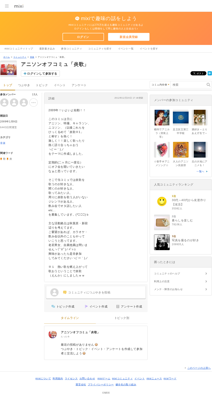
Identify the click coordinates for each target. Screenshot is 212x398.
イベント (60, 85)
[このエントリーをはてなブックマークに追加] (210, 74)
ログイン (83, 37)
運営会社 (81, 384)
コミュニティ (19, 57)
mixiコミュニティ (122, 378)
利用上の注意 (162, 281)
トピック (42, 85)
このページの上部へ (199, 368)
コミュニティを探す (100, 48)
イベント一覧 (126, 48)
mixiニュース (154, 378)
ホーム (6, 57)
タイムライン (70, 318)
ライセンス (71, 378)
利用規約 (58, 378)
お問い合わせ (87, 378)
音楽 (32, 57)
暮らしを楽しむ (182, 220)
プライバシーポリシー (101, 384)
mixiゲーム (104, 378)
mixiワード (170, 378)
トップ (7, 85)
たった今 (65, 336)
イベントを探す (149, 48)
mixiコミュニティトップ (19, 48)
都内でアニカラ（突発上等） (162, 133)
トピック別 (121, 318)
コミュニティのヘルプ (167, 273)
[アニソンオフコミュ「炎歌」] (52, 334)
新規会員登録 (129, 37)
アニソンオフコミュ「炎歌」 (80, 332)
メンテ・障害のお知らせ (168, 289)
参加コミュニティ (71, 48)
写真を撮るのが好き (185, 240)
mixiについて (43, 378)
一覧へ (200, 171)
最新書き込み (47, 48)
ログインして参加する (42, 73)
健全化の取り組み (126, 384)
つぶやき (24, 85)
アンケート (79, 85)
